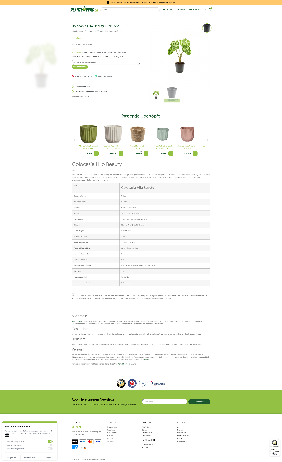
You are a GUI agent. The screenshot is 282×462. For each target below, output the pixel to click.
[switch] (50, 441)
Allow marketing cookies (15, 449)
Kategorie (79, 31)
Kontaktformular (124, 364)
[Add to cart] (96, 153)
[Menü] (278, 440)
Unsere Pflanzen (78, 321)
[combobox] (130, 9)
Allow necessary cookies (15, 442)
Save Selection (29, 458)
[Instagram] (73, 427)
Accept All (48, 458)
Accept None (11, 458)
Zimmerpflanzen (90, 31)
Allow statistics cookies (15, 445)
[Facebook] (76, 427)
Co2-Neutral (144, 360)
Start (73, 31)
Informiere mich (79, 66)
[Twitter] (80, 427)
